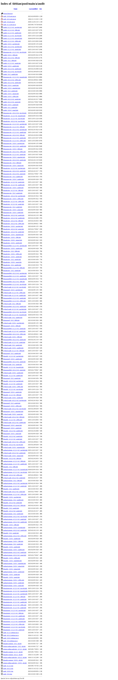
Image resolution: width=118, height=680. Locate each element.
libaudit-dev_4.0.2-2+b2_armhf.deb (13, 232)
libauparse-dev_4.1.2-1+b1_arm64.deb (14, 138)
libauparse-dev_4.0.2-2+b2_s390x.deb (14, 152)
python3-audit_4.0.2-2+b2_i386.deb (13, 417)
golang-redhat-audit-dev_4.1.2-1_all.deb (15, 649)
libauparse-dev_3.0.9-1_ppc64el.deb (13, 143)
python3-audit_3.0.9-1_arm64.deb (13, 373)
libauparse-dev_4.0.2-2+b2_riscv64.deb (14, 113)
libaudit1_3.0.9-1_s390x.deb (11, 558)
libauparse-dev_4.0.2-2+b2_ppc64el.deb (15, 129)
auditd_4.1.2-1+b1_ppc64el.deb (12, 27)
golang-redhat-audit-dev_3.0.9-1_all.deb (15, 663)
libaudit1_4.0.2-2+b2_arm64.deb (12, 436)
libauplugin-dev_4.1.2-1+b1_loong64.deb (15, 591)
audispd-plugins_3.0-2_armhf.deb (13, 544)
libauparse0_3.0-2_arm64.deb (12, 378)
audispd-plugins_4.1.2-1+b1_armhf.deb (14, 519)
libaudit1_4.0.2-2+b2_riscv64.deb (13, 444)
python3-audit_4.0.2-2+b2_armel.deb (14, 491)
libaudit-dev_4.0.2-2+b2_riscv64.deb (14, 121)
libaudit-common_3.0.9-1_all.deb (13, 660)
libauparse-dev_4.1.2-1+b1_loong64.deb (15, 77)
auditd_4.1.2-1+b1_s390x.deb (12, 41)
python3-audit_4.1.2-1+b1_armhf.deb (14, 342)
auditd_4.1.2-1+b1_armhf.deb (12, 63)
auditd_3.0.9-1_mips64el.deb (11, 88)
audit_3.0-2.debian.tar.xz (10, 641)
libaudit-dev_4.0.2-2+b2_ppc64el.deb (14, 196)
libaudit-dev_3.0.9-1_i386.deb (12, 237)
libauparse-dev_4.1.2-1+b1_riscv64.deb (14, 52)
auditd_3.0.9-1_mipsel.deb (11, 94)
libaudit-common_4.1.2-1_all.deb (13, 652)
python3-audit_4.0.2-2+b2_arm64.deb (14, 453)
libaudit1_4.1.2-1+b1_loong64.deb (13, 367)
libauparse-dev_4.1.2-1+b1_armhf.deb (14, 154)
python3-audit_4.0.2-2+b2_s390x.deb (14, 442)
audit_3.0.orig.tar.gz (9, 22)
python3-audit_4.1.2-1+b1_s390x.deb (14, 292)
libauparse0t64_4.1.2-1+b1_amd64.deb (14, 276)
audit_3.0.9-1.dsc (8, 671)
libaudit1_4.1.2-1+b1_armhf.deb (12, 439)
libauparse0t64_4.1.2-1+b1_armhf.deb (14, 328)
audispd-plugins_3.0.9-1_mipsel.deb (13, 566)
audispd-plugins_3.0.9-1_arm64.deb (13, 572)
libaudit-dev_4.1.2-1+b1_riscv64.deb (14, 118)
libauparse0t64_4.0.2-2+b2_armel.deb (14, 370)
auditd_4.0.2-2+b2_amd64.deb (12, 69)
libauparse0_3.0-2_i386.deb (11, 320)
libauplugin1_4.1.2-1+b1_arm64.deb (14, 619)
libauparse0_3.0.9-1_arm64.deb (12, 392)
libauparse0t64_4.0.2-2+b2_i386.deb (14, 281)
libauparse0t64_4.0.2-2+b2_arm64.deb (14, 339)
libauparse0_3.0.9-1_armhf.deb (12, 428)
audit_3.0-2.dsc (7, 674)
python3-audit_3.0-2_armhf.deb (12, 364)
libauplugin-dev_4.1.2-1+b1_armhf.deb (14, 608)
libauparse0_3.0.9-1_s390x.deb (12, 406)
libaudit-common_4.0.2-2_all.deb (13, 654)
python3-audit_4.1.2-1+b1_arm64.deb (14, 331)
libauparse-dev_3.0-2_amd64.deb (13, 176)
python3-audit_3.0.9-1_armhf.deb (13, 397)
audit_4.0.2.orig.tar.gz (9, 19)
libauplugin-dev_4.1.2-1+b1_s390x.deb (14, 605)
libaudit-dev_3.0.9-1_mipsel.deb (12, 240)
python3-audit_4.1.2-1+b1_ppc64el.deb (14, 309)
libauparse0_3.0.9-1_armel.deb (12, 433)
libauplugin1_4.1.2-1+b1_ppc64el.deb (14, 610)
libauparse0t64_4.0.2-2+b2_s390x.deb (14, 334)
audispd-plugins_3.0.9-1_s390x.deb (13, 580)
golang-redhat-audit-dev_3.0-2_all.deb (14, 646)
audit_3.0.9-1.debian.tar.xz (11, 638)
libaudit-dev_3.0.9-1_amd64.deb (12, 248)
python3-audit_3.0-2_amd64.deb (12, 317)
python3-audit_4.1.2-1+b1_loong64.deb (15, 315)
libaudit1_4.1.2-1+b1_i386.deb (12, 395)
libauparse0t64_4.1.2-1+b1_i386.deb (14, 268)
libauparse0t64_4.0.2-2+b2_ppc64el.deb (15, 273)
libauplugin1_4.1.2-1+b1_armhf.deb (13, 630)
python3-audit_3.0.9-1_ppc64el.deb (13, 323)
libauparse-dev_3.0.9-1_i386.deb (12, 149)
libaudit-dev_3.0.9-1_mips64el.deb (13, 234)
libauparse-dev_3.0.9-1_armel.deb (13, 210)
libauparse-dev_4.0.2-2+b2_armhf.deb (14, 171)
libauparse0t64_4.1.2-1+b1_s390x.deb (14, 301)
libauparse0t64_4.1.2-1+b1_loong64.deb (15, 279)
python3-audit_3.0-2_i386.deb (12, 304)
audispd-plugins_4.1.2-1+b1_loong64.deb (15, 469)
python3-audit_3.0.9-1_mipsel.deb (13, 456)
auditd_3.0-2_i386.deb (9, 60)
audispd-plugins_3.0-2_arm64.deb (13, 514)
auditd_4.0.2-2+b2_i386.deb (11, 58)
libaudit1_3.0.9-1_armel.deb (11, 577)
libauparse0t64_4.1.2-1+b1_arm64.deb (14, 298)
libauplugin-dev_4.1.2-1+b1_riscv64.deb (15, 588)
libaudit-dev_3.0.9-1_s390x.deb (12, 254)
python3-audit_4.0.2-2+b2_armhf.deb (14, 478)
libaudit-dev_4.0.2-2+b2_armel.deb (13, 229)
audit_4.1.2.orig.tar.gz (9, 24)
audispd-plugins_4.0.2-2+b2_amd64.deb (15, 522)
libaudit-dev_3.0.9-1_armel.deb (12, 262)
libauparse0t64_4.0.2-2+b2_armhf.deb (14, 362)
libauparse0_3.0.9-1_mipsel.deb (12, 425)
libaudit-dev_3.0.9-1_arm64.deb (12, 243)
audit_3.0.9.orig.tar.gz (9, 16)
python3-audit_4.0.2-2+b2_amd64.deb (14, 422)
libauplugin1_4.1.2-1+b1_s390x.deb (13, 624)
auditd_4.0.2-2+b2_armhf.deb (12, 99)
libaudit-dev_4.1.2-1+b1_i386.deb (13, 190)
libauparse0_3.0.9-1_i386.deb (12, 326)
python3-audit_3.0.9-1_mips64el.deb (14, 447)
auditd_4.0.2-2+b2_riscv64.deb (12, 71)
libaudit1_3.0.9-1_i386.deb (11, 525)
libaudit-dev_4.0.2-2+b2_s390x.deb (13, 223)
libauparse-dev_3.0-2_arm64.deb (12, 193)
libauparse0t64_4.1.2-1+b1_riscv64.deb (14, 284)
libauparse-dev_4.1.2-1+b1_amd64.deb (14, 132)
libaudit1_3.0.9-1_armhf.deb (11, 574)
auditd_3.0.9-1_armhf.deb (10, 105)
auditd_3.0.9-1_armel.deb (10, 110)
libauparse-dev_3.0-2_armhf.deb (12, 207)
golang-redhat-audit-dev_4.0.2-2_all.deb (15, 657)
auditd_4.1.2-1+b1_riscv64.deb (12, 35)
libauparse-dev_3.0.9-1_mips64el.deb (14, 157)
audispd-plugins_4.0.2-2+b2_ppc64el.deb (15, 483)
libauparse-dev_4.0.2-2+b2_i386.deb (14, 135)
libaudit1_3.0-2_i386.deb (10, 467)
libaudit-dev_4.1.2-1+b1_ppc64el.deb (14, 168)
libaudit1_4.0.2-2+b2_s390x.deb (12, 475)
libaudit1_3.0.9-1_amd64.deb (11, 538)
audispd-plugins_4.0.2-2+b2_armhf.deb (14, 552)
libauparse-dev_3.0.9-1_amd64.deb (13, 179)
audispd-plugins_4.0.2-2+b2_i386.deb (14, 505)
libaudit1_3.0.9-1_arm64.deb (11, 547)
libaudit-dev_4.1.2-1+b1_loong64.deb (14, 116)
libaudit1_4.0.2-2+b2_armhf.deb (12, 511)
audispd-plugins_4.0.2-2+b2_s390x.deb (14, 536)
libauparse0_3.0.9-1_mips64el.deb (13, 411)
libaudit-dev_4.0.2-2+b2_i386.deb (13, 221)
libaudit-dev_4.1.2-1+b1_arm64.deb (13, 182)
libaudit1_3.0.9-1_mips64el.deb (12, 561)
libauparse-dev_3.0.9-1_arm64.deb (13, 187)
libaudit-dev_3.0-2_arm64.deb (12, 259)
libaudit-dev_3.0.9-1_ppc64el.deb (13, 226)
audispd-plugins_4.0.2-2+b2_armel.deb (14, 555)
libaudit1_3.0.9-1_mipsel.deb (11, 569)
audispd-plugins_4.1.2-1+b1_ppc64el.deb (15, 450)
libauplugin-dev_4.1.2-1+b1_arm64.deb (14, 599)
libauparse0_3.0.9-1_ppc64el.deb (13, 290)
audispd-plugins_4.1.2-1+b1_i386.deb (14, 461)
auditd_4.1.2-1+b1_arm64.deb (12, 49)
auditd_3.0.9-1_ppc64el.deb (11, 44)
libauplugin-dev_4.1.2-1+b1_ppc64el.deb (15, 594)
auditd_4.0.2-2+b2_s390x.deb (12, 80)
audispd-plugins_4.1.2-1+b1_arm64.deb (15, 486)
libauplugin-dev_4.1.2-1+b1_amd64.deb (15, 602)
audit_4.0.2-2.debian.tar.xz (11, 635)
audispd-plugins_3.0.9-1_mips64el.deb (14, 563)
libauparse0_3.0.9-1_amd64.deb (12, 359)
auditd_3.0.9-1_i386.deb (10, 55)
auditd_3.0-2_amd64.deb (10, 74)
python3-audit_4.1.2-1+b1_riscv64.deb (14, 287)
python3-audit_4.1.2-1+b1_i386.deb (13, 351)
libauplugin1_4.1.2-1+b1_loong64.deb (14, 621)
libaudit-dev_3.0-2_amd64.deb (12, 265)
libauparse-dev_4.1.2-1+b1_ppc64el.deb (15, 124)
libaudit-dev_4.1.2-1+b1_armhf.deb (13, 204)
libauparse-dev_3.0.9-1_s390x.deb (13, 199)
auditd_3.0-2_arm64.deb (10, 91)
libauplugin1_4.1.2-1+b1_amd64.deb (14, 616)
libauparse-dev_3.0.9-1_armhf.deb (13, 212)
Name (15, 9)
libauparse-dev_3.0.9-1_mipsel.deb (13, 165)
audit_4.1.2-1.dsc (8, 666)
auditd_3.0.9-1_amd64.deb (11, 66)
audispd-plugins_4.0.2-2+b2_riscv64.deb (15, 516)
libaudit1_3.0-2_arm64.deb (11, 508)
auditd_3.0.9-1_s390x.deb (10, 96)
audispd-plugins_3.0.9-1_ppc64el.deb (14, 527)
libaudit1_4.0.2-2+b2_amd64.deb (13, 431)
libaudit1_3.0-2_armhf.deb (11, 533)
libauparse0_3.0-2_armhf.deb (11, 403)
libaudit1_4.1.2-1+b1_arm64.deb (12, 384)
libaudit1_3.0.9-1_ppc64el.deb (12, 497)
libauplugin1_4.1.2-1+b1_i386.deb (13, 613)
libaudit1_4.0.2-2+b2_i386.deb (12, 458)
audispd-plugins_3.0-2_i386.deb (12, 480)
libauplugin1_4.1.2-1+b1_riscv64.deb (14, 627)
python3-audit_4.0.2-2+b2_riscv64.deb (14, 409)
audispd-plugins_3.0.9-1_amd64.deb (14, 549)
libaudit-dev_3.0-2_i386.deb (11, 251)
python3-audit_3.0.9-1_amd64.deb (13, 348)
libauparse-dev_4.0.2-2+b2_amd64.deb (14, 146)
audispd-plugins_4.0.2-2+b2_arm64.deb (15, 530)
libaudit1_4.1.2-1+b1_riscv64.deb (13, 389)
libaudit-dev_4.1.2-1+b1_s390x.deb (13, 201)
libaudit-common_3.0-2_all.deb (12, 643)
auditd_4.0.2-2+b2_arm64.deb (12, 82)
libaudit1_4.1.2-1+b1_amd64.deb (13, 375)
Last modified (33, 9)
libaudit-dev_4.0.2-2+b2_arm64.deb (13, 215)
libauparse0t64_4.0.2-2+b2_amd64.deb (14, 306)
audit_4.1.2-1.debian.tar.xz (11, 632)
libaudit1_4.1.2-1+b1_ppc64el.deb (13, 356)
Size (40, 9)
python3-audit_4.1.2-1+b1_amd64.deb (14, 295)
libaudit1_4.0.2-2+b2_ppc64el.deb (13, 381)
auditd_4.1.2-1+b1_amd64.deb (12, 33)
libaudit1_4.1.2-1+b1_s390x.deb (12, 420)
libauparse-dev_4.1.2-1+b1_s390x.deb (14, 140)
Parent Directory (8, 13)
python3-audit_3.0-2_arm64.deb (12, 345)
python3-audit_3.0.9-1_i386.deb (12, 337)
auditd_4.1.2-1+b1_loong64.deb (12, 38)
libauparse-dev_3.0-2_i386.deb (12, 163)
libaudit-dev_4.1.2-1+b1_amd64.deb (14, 185)
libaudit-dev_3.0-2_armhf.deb (12, 270)
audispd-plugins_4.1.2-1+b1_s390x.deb (14, 494)
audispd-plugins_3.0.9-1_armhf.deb (13, 583)
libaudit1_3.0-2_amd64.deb (11, 489)
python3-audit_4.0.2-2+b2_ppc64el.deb (14, 400)
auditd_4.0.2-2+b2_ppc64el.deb (12, 47)
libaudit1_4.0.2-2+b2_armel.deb (12, 503)
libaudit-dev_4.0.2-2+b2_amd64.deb (14, 218)
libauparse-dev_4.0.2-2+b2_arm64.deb (14, 160)
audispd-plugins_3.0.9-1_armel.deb (13, 585)
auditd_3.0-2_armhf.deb (10, 107)
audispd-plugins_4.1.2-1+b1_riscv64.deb (15, 472)
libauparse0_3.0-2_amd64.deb (12, 353)
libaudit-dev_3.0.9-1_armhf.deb (12, 257)
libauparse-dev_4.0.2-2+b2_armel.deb (14, 174)
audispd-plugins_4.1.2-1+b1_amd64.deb (15, 464)
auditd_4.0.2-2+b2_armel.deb (11, 102)
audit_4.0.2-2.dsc (8, 668)
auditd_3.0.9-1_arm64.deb (11, 85)
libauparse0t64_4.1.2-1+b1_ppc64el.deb (15, 246)
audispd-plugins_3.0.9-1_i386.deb (13, 541)
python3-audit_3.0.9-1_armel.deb (13, 414)
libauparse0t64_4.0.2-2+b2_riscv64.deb (14, 312)
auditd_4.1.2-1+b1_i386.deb (11, 30)
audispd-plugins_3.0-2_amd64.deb (13, 500)
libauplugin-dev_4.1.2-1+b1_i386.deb (14, 596)
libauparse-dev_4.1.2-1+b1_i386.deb (14, 127)
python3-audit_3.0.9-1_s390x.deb (13, 386)
